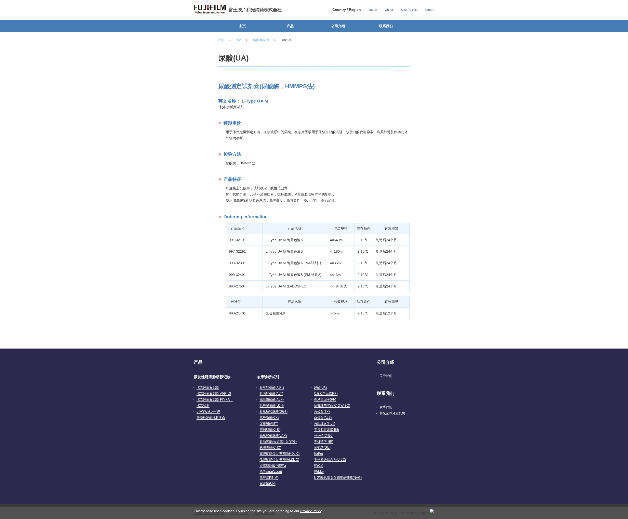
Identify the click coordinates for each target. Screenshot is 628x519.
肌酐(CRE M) (269, 478)
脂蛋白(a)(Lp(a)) (271, 471)
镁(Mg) (319, 471)
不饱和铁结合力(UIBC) (330, 459)
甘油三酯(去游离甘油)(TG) (278, 441)
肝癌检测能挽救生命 (210, 417)
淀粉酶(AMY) (269, 423)
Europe (429, 10)
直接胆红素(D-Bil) (326, 429)
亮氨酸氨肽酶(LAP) (273, 435)
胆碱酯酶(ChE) (270, 429)
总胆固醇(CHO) (270, 447)
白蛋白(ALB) (323, 417)
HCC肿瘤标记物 (207, 387)
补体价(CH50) (323, 435)
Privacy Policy (310, 511)
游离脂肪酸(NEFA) (273, 465)
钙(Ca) (318, 465)
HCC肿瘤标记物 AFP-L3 (213, 393)
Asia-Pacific (409, 10)
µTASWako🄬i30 (208, 411)
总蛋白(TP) (322, 411)
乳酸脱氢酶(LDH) (272, 405)
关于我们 (385, 376)
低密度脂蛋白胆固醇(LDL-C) (279, 459)
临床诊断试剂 (261, 40)
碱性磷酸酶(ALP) (272, 399)
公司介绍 (338, 26)
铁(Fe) (318, 453)
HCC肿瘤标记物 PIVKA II (214, 399)
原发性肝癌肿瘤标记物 (212, 377)
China (389, 10)
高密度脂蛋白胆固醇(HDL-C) (280, 453)
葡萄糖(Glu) (322, 447)
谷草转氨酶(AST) (272, 387)
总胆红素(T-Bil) (324, 423)
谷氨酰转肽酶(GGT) (274, 411)
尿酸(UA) (320, 387)
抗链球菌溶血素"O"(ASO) (332, 405)
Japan (373, 10)
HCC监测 (202, 405)
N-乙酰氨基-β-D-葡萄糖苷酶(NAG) (338, 478)
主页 (242, 26)
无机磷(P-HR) (323, 441)
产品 (290, 26)
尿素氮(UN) (267, 483)
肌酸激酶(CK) (269, 417)
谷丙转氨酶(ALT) (271, 393)
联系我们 (386, 26)
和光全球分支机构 (392, 413)
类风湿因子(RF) (325, 399)
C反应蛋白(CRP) (326, 393)
